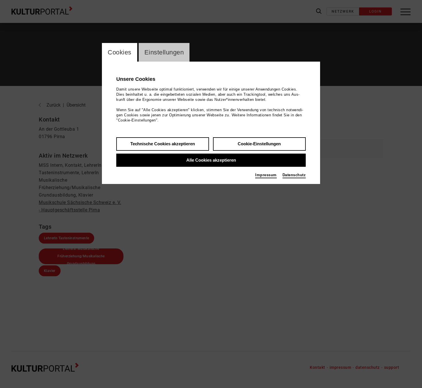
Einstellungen (164, 52)
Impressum (266, 175)
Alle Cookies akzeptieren (211, 160)
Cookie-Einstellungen (259, 143)
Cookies (119, 52)
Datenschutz (294, 175)
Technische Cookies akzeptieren (162, 143)
